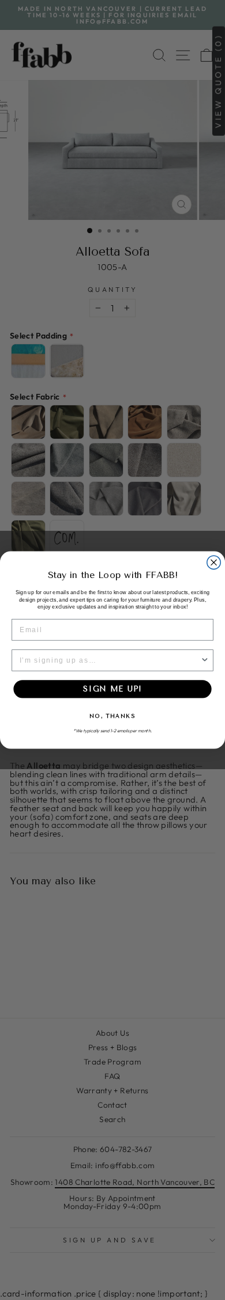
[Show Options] (204, 660)
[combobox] (110, 660)
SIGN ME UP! (112, 689)
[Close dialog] (213, 562)
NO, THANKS (112, 716)
